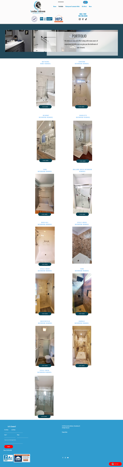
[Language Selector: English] (85, 2)
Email (5, 434)
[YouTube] (68, 457)
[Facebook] (83, 19)
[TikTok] (86, 19)
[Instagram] (79, 19)
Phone (18, 434)
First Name (6, 429)
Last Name (13, 429)
